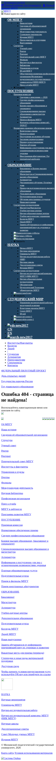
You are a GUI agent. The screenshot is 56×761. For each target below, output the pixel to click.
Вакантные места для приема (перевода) (22, 653)
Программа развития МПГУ (16, 514)
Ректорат (6, 456)
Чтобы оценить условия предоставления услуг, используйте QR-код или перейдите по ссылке (26, 673)
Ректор (5, 450)
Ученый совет (8, 445)
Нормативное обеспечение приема (19, 530)
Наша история (8, 429)
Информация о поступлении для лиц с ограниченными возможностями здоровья (23, 564)
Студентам (13, 354)
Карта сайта (7, 753)
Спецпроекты (14, 362)
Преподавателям (16, 359)
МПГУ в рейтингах (11, 509)
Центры (5, 477)
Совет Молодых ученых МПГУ (18, 734)
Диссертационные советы (15, 729)
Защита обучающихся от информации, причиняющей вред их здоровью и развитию (25, 646)
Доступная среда (10, 666)
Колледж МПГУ (9, 629)
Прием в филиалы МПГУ (14, 581)
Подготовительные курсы (15, 576)
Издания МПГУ (9, 739)
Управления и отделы (12, 472)
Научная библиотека (12, 493)
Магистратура (8, 602)
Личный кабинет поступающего (23, 5)
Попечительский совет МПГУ (17, 461)
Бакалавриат (7, 597)
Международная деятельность (17, 488)
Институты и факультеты (14, 466)
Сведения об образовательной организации (24, 435)
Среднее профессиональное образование (22, 535)
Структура (6, 440)
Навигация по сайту (14, 13)
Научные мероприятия (13, 699)
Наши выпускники (11, 639)
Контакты (12, 365)
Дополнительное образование (17, 618)
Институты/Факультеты (20, 343)
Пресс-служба (8, 504)
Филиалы (6, 482)
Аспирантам (14, 357)
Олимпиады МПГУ (11, 705)
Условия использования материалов (33, 753)
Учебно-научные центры (14, 613)
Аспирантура (8, 557)
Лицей (10, 348)
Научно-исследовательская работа (19, 710)
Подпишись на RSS (14, 2)
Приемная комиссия (12, 525)
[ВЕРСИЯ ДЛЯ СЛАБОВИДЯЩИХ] (17, 325)
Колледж (12, 345)
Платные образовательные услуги (19, 570)
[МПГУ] (6, 11)
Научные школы (10, 723)
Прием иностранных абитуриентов (20, 586)
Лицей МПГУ (8, 634)
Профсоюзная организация (15, 498)
